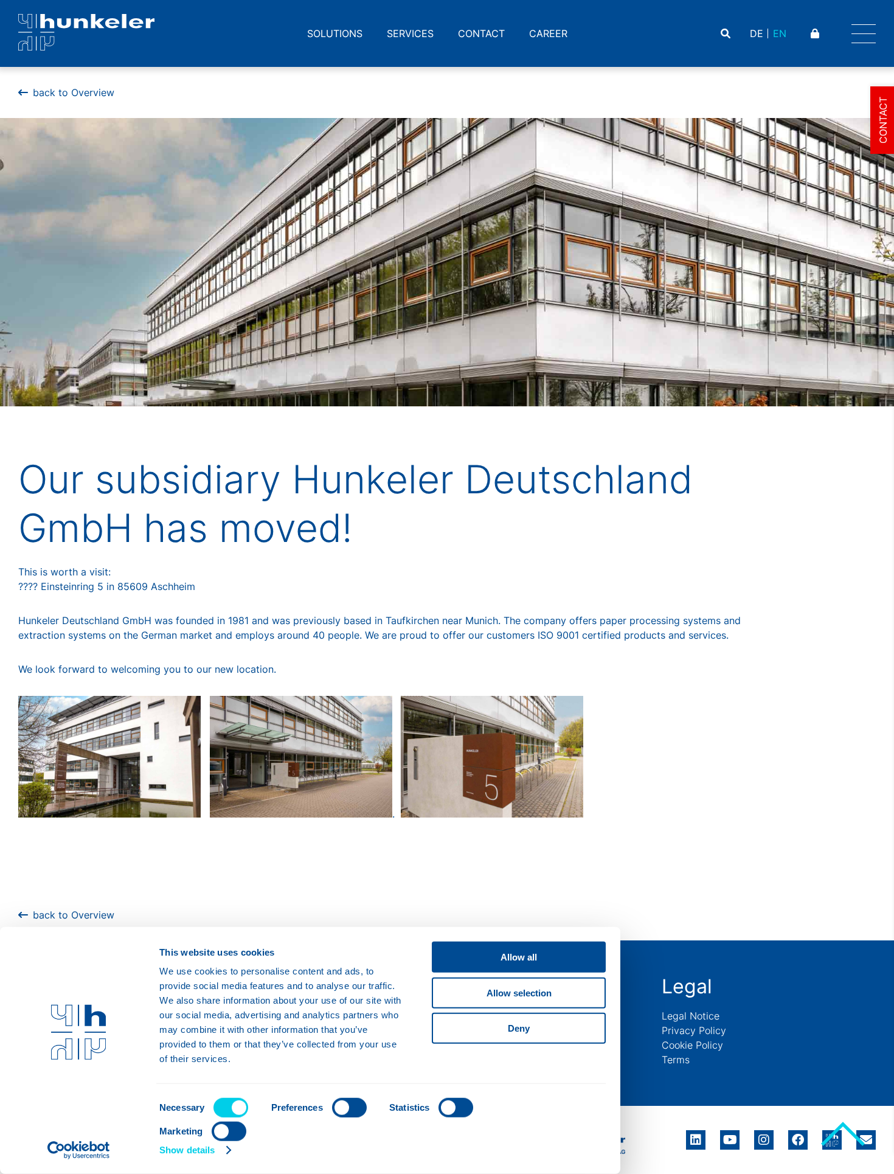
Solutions (334, 33)
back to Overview (73, 92)
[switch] (349, 1107)
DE (756, 33)
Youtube (730, 1136)
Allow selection (519, 992)
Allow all (519, 957)
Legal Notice (690, 1016)
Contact (481, 33)
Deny (519, 1028)
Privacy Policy (694, 1030)
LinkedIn (696, 1136)
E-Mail (866, 1140)
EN (779, 33)
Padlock (816, 33)
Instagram (764, 1136)
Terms (676, 1060)
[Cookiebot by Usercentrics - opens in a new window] (79, 1150)
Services (410, 33)
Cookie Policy (692, 1045)
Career (548, 33)
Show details (187, 1150)
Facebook (798, 1136)
